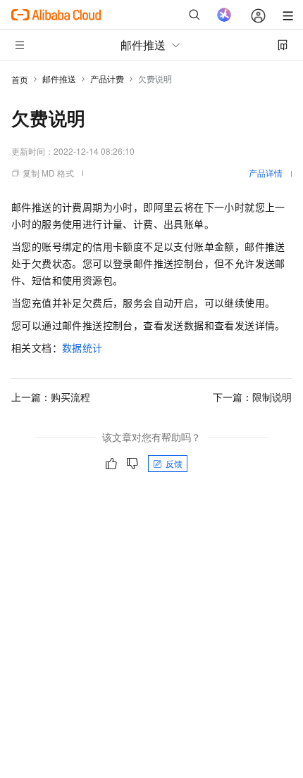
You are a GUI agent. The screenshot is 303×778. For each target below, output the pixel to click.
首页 (19, 79)
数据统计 (82, 347)
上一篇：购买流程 (50, 397)
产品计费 (107, 78)
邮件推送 (59, 78)
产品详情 (266, 173)
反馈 (174, 463)
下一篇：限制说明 (252, 397)
